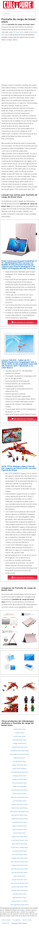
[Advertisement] (19, 62)
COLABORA (16, 920)
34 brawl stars (18, 32)
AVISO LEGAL (27, 920)
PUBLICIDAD (6, 920)
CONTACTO (5, 923)
